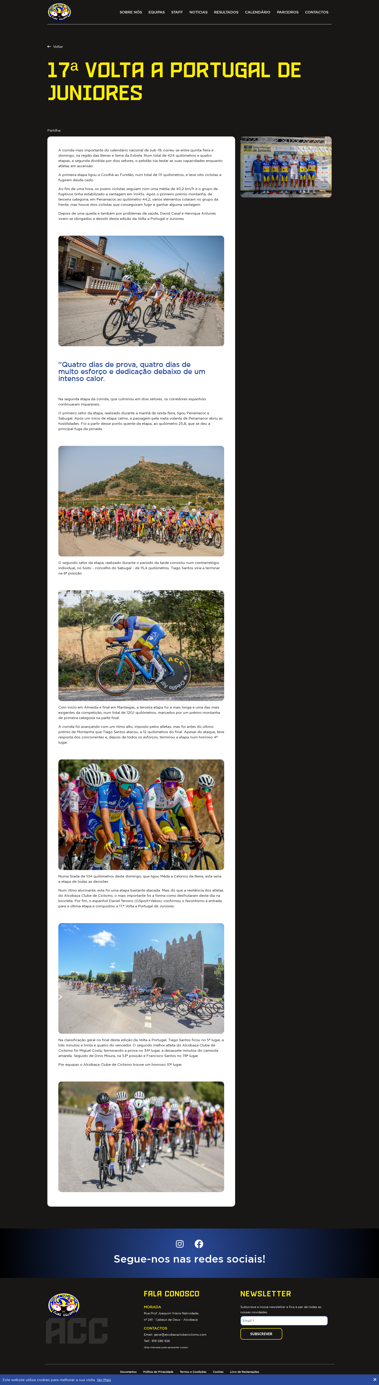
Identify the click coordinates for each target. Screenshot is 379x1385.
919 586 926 (161, 1341)
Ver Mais (104, 1380)
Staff (177, 12)
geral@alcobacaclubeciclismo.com (180, 1334)
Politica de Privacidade (158, 1371)
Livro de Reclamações (244, 1371)
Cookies (218, 1371)
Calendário (257, 12)
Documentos (128, 1371)
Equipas (156, 12)
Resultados (226, 12)
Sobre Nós (131, 12)
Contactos (316, 12)
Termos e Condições (193, 1371)
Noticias (198, 12)
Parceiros (288, 12)
